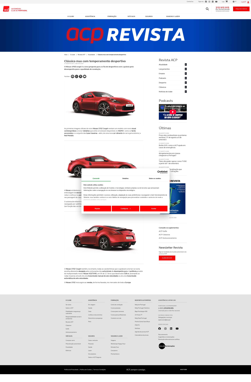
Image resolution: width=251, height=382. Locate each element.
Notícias (137, 328)
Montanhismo (115, 354)
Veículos (69, 336)
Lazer (90, 350)
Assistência (92, 300)
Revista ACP (81, 54)
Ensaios (172, 73)
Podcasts (172, 78)
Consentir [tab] (96, 178)
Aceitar (153, 208)
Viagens (113, 340)
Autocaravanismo (71, 332)
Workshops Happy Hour (118, 344)
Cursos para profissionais (118, 315)
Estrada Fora (115, 347)
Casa (89, 311)
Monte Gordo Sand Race (142, 321)
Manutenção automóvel (73, 344)
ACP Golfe (163, 231)
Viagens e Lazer (116, 336)
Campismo (114, 350)
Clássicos (172, 87)
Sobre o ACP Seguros (94, 357)
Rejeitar (97, 208)
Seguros (91, 336)
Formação (115, 300)
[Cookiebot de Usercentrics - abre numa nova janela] (158, 172)
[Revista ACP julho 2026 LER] (173, 196)
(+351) (165, 308)
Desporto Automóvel (143, 300)
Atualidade (91, 54)
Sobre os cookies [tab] (155, 178)
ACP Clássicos (164, 234)
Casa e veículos (93, 340)
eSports (137, 325)
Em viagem (91, 305)
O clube (72, 54)
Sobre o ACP (69, 308)
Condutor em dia (116, 318)
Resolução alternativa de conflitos (169, 339)
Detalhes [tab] (125, 178)
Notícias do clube (172, 91)
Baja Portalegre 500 (141, 311)
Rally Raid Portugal (141, 318)
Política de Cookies (86, 369)
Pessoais (91, 344)
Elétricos (68, 350)
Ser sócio (68, 305)
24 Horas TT (138, 315)
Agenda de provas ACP (142, 332)
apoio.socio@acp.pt (164, 320)
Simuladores (92, 354)
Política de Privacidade (71, 369)
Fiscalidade (69, 347)
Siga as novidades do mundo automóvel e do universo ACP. (172, 253)
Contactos (190, 1)
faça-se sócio (241, 9)
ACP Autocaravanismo (168, 238)
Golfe (67, 329)
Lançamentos (172, 69)
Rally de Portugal (140, 305)
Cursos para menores (117, 311)
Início (65, 54)
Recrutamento (163, 334)
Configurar (124, 208)
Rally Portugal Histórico (142, 308)
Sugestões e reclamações (166, 337)
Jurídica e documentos (95, 315)
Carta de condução (117, 305)
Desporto (172, 82)
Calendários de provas (141, 335)
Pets (89, 321)
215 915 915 (222, 7)
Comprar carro (70, 340)
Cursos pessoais (115, 308)
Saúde (90, 308)
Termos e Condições (99, 369)
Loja (223, 1)
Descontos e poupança (95, 318)
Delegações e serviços (165, 317)
